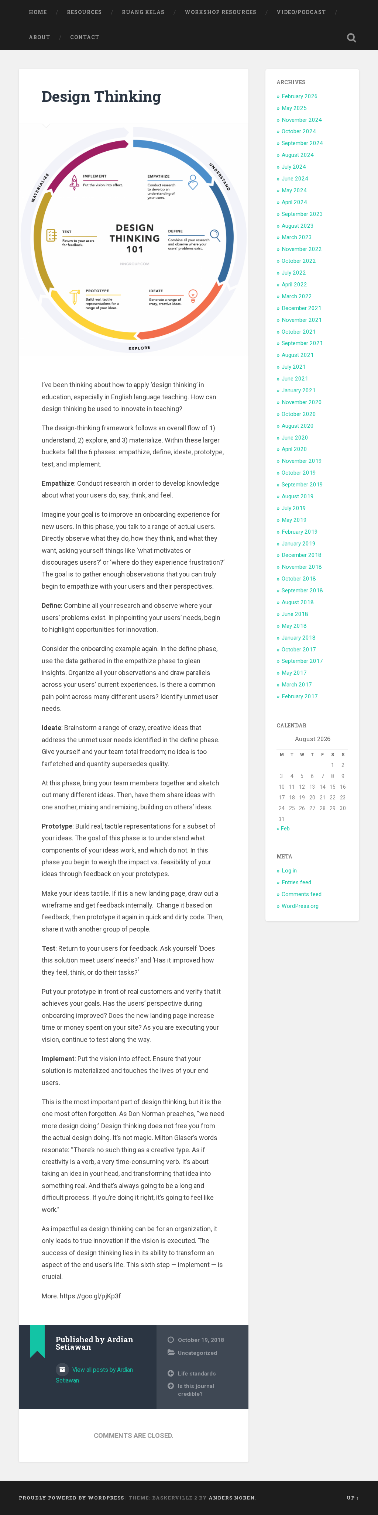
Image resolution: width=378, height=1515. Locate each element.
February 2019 (300, 531)
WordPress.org (300, 906)
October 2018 (299, 578)
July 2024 (294, 166)
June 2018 (295, 614)
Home (38, 12)
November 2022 (302, 249)
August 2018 (298, 602)
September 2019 (302, 484)
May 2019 (294, 520)
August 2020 (298, 426)
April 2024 (294, 202)
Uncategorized (197, 1353)
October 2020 (299, 414)
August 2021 (298, 355)
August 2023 (298, 226)
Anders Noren (232, 1498)
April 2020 (294, 449)
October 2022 (299, 261)
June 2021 (295, 378)
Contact (84, 37)
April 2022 (294, 284)
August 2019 (298, 496)
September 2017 (302, 661)
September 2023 (302, 214)
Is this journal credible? (196, 1390)
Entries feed (296, 882)
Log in (289, 870)
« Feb (283, 828)
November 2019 (302, 461)
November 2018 (302, 567)
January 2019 (299, 543)
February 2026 (300, 96)
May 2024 (294, 190)
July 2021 (294, 367)
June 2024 (295, 178)
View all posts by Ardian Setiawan (94, 1375)
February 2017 (300, 696)
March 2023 (297, 237)
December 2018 (302, 555)
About (39, 37)
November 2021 (302, 320)
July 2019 (294, 508)
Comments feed (302, 894)
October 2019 (299, 472)
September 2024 (302, 143)
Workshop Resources (221, 12)
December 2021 (302, 308)
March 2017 (297, 684)
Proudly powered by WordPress (71, 1498)
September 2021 (302, 343)
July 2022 (294, 272)
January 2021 (299, 390)
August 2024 (298, 155)
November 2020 (302, 402)
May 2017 (294, 672)
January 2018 (299, 637)
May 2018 (294, 626)
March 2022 (297, 296)
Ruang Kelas (143, 12)
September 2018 (302, 590)
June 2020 (295, 437)
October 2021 (299, 331)
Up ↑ (353, 1498)
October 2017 (299, 649)
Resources (84, 12)
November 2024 (302, 120)
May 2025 (294, 108)
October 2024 (299, 131)
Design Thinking (101, 96)
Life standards (197, 1373)
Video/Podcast (301, 12)
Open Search (351, 37)
